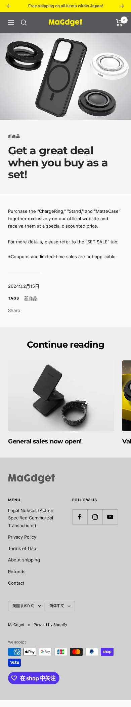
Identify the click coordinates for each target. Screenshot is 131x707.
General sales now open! (45, 441)
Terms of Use (22, 548)
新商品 (14, 136)
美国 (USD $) (23, 605)
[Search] (24, 22)
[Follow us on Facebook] (79, 516)
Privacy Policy (22, 537)
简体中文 (56, 605)
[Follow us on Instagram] (94, 516)
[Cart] (119, 22)
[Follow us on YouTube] (110, 516)
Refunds (17, 571)
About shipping (24, 559)
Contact (16, 583)
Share (14, 310)
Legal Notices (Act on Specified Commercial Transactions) (30, 518)
